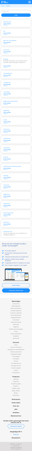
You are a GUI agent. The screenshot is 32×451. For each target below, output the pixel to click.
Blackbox (16, 386)
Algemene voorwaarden (16, 444)
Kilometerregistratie (16, 310)
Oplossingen (16, 301)
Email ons (16, 434)
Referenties (16, 399)
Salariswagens (16, 356)
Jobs (16, 409)
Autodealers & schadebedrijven (16, 349)
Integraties (16, 336)
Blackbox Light (16, 388)
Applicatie (16, 379)
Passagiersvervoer (16, 365)
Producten (16, 377)
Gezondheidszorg (16, 363)
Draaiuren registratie (15, 313)
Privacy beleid (16, 445)
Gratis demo (16, 285)
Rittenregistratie (16, 306)
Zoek (16, 15)
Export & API (16, 338)
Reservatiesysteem (16, 315)
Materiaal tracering (16, 322)
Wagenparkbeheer (16, 317)
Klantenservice (16, 416)
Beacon (16, 393)
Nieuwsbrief (16, 438)
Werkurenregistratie (16, 308)
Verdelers (16, 412)
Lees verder (7, 24)
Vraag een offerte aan (16, 290)
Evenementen (16, 372)
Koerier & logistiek (16, 368)
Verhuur (16, 361)
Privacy (16, 331)
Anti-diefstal (16, 320)
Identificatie (16, 324)
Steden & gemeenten (16, 352)
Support (8, 6)
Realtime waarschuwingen (16, 329)
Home (2, 6)
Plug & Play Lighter (16, 383)
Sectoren (16, 342)
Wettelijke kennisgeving (16, 447)
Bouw (16, 345)
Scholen (16, 370)
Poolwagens (16, 358)
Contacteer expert (16, 426)
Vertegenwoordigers (16, 354)
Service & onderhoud (16, 347)
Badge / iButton (16, 390)
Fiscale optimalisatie (16, 333)
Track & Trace (16, 303)
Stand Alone (16, 395)
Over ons (16, 406)
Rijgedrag (16, 327)
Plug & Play (16, 381)
